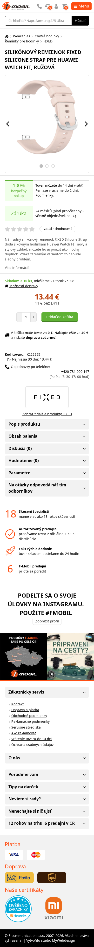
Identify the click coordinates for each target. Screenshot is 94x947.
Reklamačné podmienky (30, 721)
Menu (84, 6)
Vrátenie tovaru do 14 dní (31, 738)
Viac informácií (17, 267)
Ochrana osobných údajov (32, 744)
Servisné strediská (26, 727)
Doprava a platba (25, 710)
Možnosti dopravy (23, 286)
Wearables (21, 36)
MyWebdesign (63, 940)
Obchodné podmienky (29, 715)
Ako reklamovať (23, 733)
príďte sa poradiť (32, 571)
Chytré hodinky (47, 36)
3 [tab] (53, 166)
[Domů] (6, 36)
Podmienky (44, 195)
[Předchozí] (7, 124)
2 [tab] (47, 166)
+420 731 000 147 (69, 374)
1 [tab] (41, 166)
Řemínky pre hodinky (22, 41)
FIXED (48, 41)
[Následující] (86, 124)
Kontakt (17, 704)
